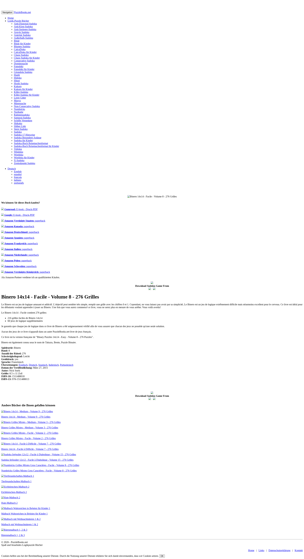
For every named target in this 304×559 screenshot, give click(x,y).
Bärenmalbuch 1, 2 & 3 (13, 535)
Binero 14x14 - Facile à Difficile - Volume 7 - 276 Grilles (30, 449)
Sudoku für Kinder (23, 140)
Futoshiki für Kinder (24, 69)
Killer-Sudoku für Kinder (26, 95)
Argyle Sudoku (21, 32)
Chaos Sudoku (21, 55)
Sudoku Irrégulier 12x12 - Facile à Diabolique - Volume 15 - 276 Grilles (37, 460)
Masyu (17, 100)
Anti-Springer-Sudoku (25, 29)
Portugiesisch (66, 365)
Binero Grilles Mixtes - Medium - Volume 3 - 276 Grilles (29, 427)
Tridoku (18, 149)
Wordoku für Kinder (24, 157)
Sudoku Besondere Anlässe (27, 137)
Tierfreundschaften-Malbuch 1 (16, 481)
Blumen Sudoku (22, 46)
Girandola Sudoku (23, 72)
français (18, 177)
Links (261, 550)
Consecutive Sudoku (24, 60)
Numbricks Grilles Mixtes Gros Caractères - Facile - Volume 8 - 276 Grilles (39, 470)
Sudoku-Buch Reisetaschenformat (31, 143)
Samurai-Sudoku (22, 117)
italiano (17, 180)
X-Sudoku (19, 160)
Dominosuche (21, 63)
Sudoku (18, 132)
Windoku (18, 152)
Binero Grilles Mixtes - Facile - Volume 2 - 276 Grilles (28, 438)
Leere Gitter (20, 97)
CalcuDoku (19, 49)
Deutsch (12, 168)
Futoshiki (18, 66)
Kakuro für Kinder (23, 89)
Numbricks (19, 109)
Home (11, 18)
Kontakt (299, 550)
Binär (16, 40)
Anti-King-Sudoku (23, 26)
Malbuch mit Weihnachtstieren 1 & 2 (19, 524)
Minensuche (20, 103)
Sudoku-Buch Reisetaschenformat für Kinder (36, 146)
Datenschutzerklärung (279, 550)
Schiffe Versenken (23, 120)
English (18, 171)
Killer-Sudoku (21, 92)
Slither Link (20, 126)
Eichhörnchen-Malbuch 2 (14, 492)
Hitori (17, 80)
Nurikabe (18, 112)
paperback (24, 220)
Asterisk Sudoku (22, 35)
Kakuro (18, 86)
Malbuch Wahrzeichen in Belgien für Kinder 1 (24, 513)
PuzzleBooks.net (22, 12)
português (19, 183)
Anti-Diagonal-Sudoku (25, 23)
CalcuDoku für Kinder (25, 52)
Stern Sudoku (21, 129)
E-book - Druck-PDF (21, 209)
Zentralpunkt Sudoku (24, 163)
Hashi (17, 75)
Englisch (23, 365)
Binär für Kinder (22, 43)
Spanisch (42, 365)
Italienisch (54, 365)
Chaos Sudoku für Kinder (27, 58)
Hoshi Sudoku (21, 83)
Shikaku (18, 123)
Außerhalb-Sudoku (23, 38)
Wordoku (18, 154)
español (18, 174)
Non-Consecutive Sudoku (27, 106)
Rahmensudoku (22, 114)
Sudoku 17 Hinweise (24, 134)
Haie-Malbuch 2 (9, 503)
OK (162, 556)
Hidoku (18, 77)
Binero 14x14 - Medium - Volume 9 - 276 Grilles (25, 416)
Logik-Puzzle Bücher (18, 20)
